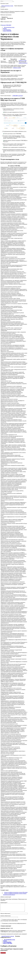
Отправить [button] (3, 952)
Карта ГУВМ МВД (7, 30)
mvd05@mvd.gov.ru (23, 62)
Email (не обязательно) (5, 915)
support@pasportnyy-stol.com (7, 936)
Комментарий (4, 902)
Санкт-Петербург (7, 29)
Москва (5, 28)
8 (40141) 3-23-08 (22, 60)
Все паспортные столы (9, 27)
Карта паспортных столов (7, 5)
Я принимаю (14, 923)
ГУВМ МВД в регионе (17, 95)
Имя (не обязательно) (5, 913)
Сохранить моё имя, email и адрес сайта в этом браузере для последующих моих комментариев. (14, 920)
